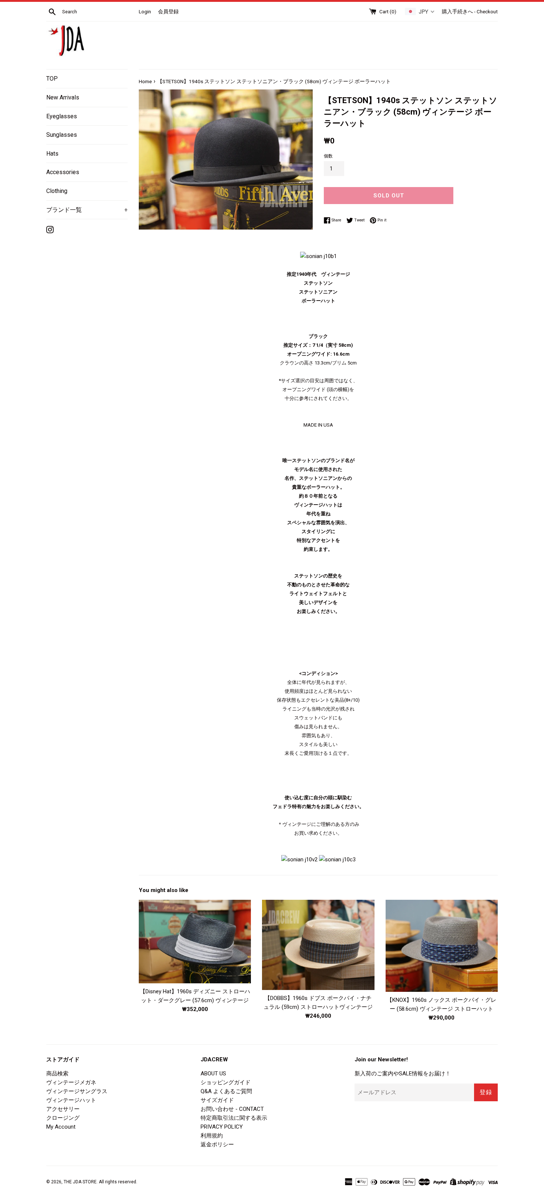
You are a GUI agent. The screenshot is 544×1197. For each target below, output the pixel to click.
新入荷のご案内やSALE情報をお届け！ (403, 1073)
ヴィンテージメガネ (71, 1082)
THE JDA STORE (80, 1181)
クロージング (63, 1118)
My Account (60, 1126)
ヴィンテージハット (71, 1100)
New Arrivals (62, 97)
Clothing (56, 190)
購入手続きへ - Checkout (470, 11)
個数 (328, 156)
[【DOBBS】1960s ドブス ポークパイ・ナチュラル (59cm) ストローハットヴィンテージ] (318, 945)
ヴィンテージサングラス (76, 1091)
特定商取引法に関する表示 (234, 1118)
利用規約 (212, 1135)
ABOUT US (213, 1073)
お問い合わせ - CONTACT (232, 1109)
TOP (52, 78)
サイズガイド (217, 1100)
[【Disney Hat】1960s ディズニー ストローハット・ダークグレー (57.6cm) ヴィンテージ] (195, 941)
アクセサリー (63, 1109)
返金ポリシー (217, 1144)
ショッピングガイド (226, 1082)
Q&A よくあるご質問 (226, 1091)
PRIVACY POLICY (222, 1126)
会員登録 (168, 11)
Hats (52, 153)
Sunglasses (61, 134)
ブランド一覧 (87, 209)
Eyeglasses (61, 116)
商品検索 (57, 1073)
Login (145, 11)
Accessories (62, 172)
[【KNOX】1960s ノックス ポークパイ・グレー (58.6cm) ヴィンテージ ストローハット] (442, 946)
